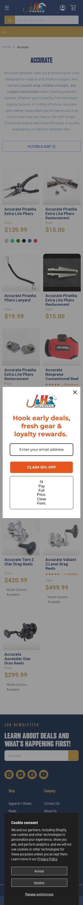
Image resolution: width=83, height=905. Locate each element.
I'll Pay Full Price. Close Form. (41, 492)
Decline (39, 883)
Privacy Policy (47, 859)
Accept (39, 871)
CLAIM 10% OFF (41, 467)
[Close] (75, 392)
